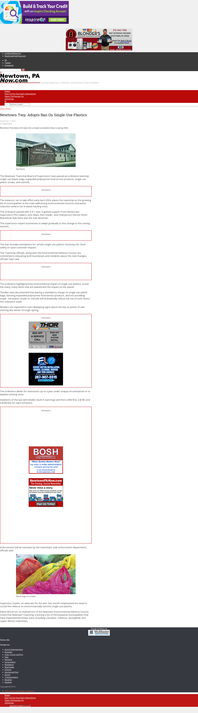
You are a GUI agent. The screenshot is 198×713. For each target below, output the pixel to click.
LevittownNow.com (13, 53)
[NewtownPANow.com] (20, 82)
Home (7, 91)
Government (5, 108)
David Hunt (7, 123)
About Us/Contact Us (14, 96)
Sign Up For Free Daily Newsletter (20, 94)
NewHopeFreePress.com (15, 56)
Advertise (9, 99)
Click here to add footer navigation (19, 691)
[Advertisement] (45, 430)
